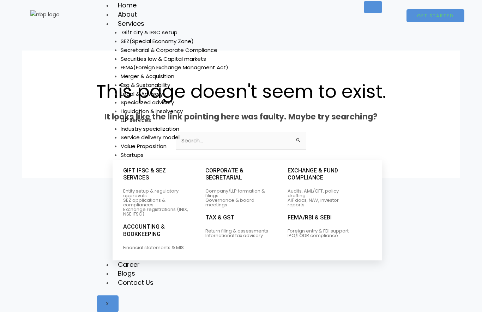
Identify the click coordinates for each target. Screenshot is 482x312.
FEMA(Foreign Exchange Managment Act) (174, 67)
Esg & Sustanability (145, 85)
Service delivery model (150, 137)
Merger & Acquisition (147, 76)
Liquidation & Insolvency (152, 111)
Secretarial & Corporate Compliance (169, 50)
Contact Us (135, 282)
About (127, 14)
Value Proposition (144, 146)
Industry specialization (150, 129)
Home (127, 5)
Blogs (126, 273)
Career (129, 264)
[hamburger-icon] (373, 7)
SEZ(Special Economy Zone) (157, 41)
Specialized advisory (147, 102)
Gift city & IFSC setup (149, 32)
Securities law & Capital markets (163, 59)
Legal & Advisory (142, 94)
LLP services (136, 120)
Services (131, 23)
